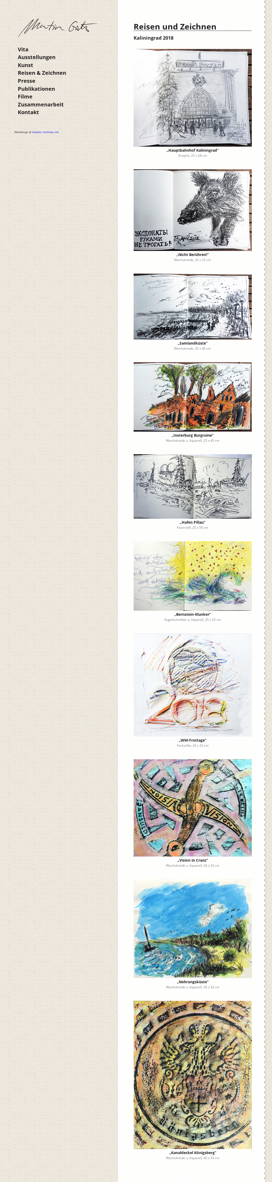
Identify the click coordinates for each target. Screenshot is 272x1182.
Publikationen (36, 88)
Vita (23, 49)
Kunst (25, 65)
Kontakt (28, 112)
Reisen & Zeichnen (42, 72)
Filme (25, 96)
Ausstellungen (37, 57)
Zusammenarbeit (41, 104)
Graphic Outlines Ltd (45, 132)
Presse (26, 80)
